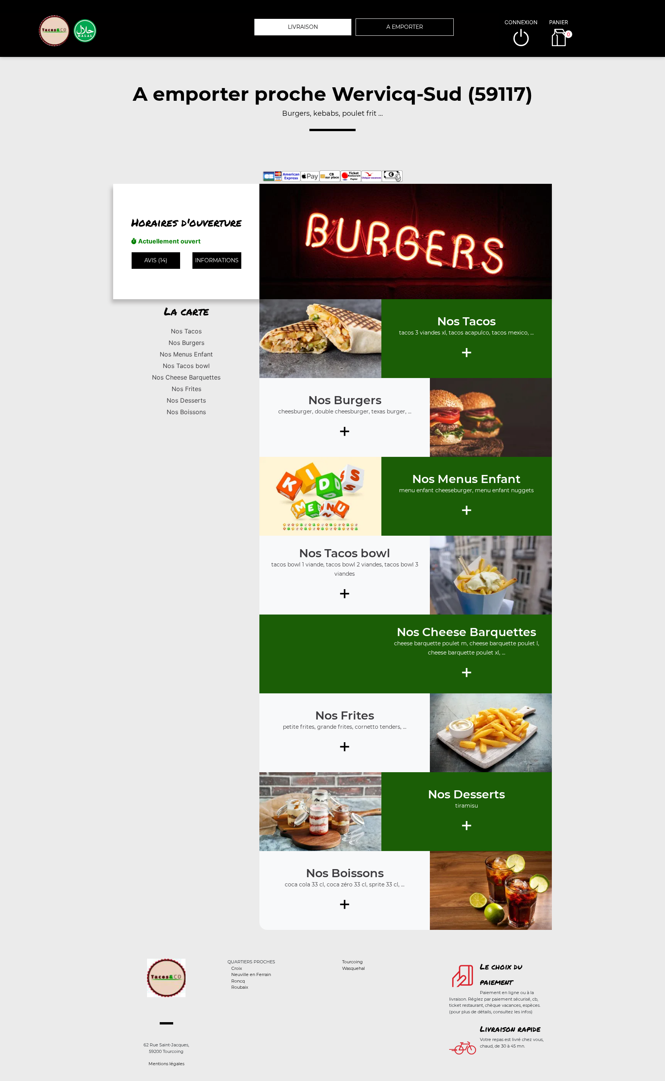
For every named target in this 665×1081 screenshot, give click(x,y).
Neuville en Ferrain (251, 974)
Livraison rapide (510, 1028)
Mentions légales (166, 1063)
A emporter (404, 26)
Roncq (238, 981)
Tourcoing (352, 961)
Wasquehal (353, 968)
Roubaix (239, 987)
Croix (236, 968)
